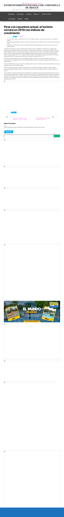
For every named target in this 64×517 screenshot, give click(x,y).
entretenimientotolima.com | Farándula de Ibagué (32, 6)
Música (36, 14)
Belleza (20, 19)
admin (21, 36)
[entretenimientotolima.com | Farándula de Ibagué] (5, 14)
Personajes (20, 14)
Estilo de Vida (46, 14)
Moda (26, 19)
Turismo (28, 14)
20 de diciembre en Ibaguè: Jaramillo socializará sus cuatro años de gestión (20, 119)
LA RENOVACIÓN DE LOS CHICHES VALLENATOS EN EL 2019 (43, 119)
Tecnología (11, 19)
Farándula (11, 14)
